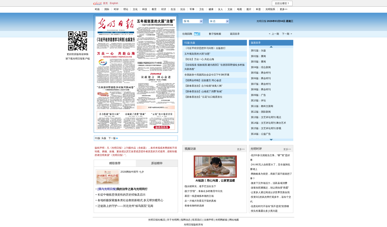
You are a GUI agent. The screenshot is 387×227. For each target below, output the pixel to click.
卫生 (201, 9)
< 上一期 (274, 33)
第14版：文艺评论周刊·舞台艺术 (268, 122)
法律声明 (208, 219)
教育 (154, 9)
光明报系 (270, 9)
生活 (173, 9)
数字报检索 (215, 33)
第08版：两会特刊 (261, 89)
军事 (192, 9)
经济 (163, 9)
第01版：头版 (258, 50)
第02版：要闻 (258, 56)
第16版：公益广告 (261, 134)
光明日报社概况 (156, 219)
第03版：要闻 (258, 61)
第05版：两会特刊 (261, 72)
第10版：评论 (258, 100)
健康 (211, 9)
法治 (182, 9)
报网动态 (185, 219)
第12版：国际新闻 (261, 111)
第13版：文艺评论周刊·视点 (266, 117)
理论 (125, 9)
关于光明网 (173, 219)
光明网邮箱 (221, 219)
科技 (144, 9)
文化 (135, 9)
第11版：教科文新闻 (262, 106)
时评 (116, 9)
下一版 (112, 138)
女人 (220, 9)
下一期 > (287, 33)
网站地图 (234, 219)
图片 (249, 9)
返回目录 (235, 33)
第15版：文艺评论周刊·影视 (266, 128)
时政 (97, 9)
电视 (239, 9)
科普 (258, 9)
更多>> (283, 9)
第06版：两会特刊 (261, 78)
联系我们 (197, 219)
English (114, 3)
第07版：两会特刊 (261, 84)
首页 (105, 3)
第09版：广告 (258, 95)
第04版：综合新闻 (261, 67)
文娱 (230, 9)
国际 (106, 9)
